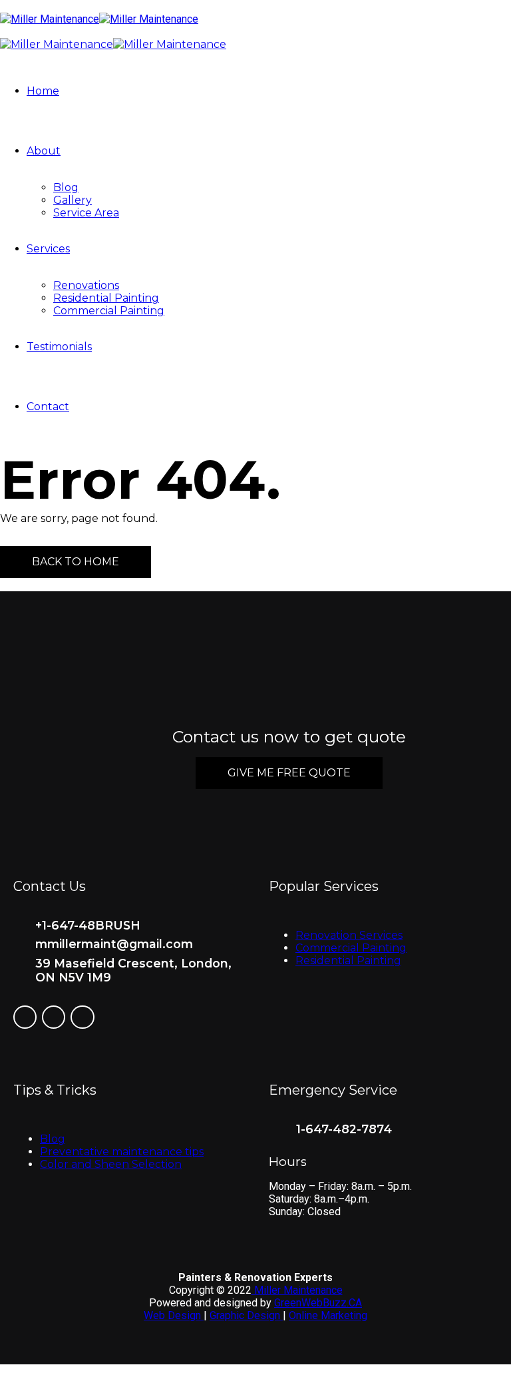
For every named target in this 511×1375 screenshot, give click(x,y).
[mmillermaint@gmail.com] (19, 944)
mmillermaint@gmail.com (114, 944)
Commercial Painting (108, 310)
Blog (66, 187)
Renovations (86, 285)
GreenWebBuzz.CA (318, 1302)
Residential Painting (106, 298)
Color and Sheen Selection (111, 1164)
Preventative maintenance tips (122, 1151)
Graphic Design (246, 1315)
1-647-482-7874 (344, 1129)
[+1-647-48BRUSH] (19, 926)
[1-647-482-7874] (277, 1132)
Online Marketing (328, 1315)
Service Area (86, 212)
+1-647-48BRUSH (87, 925)
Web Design (174, 1315)
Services (48, 248)
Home (43, 91)
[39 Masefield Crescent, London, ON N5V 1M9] (19, 963)
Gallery (72, 200)
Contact (48, 406)
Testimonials (59, 346)
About (44, 150)
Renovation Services (349, 935)
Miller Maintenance (297, 1290)
